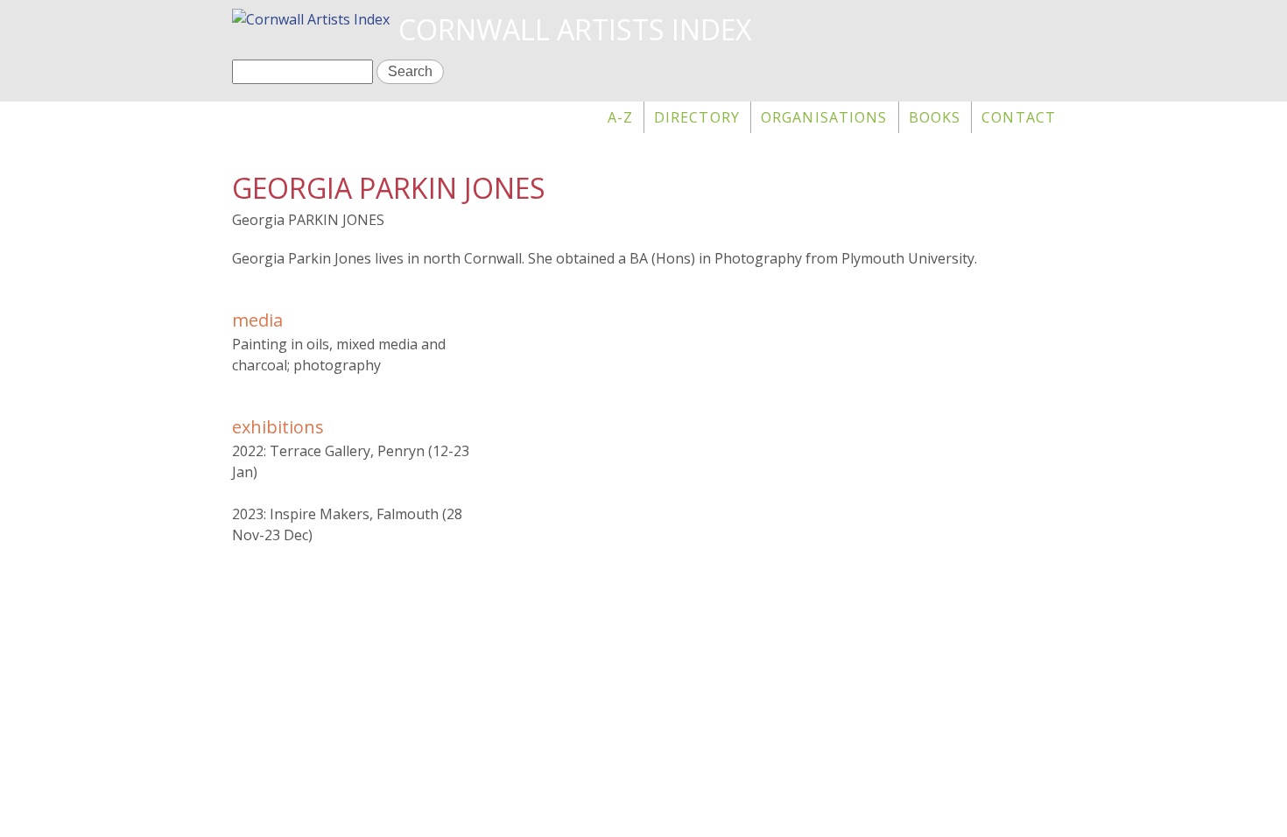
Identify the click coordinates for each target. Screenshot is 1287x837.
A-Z (620, 117)
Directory (697, 117)
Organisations (824, 117)
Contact (1018, 117)
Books (935, 117)
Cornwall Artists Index (574, 29)
